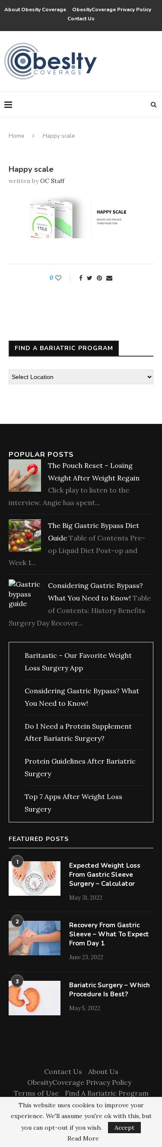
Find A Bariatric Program (107, 1093)
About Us (103, 1071)
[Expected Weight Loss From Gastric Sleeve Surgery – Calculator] (34, 878)
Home (16, 136)
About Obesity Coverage (35, 9)
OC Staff (52, 181)
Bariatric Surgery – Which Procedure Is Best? (109, 989)
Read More (83, 1138)
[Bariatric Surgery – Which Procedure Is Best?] (34, 998)
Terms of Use (36, 1093)
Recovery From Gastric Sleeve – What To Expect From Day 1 (109, 934)
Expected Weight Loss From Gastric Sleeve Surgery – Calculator (104, 874)
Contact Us (81, 18)
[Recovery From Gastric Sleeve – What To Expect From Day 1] (34, 938)
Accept (124, 1127)
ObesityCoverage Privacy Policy (113, 9)
